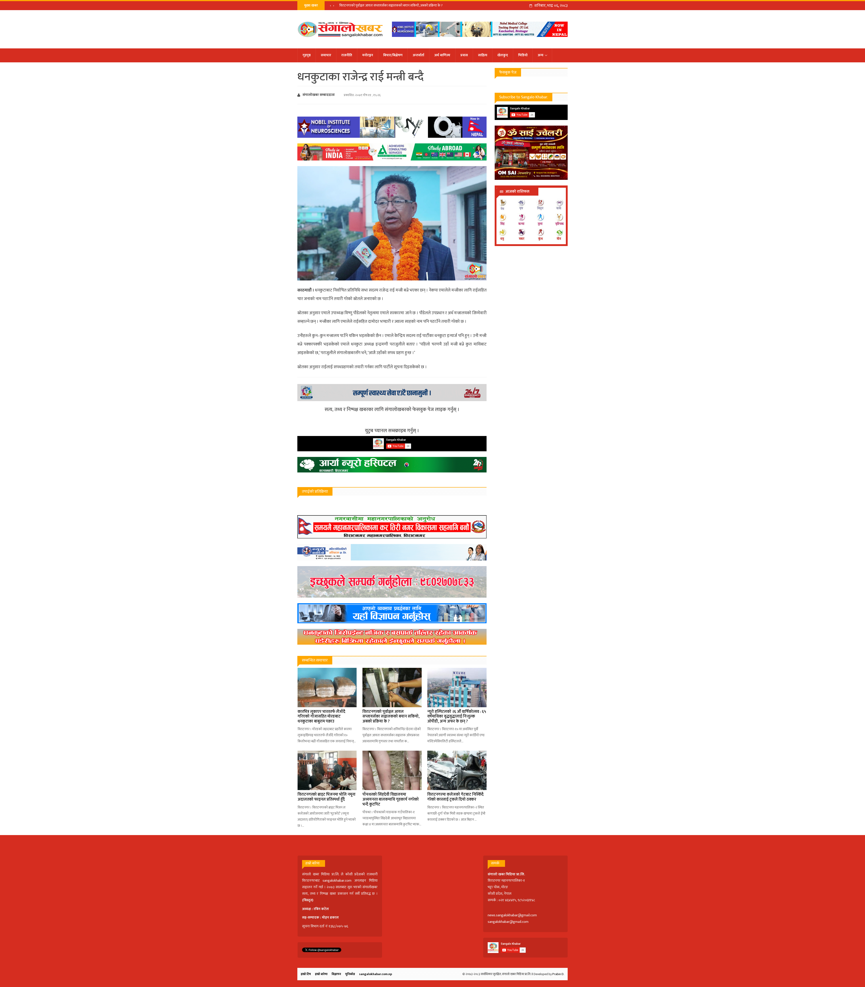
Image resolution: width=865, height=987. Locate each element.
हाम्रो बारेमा (321, 974)
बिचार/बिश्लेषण (393, 55)
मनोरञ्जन (367, 55)
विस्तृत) (308, 900)
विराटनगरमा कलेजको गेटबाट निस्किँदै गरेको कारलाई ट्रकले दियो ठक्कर (455, 797)
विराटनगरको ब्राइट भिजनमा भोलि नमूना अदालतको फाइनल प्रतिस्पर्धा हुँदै (326, 797)
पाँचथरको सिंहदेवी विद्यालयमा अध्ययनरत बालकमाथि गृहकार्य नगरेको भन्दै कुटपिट (390, 799)
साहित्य (482, 55)
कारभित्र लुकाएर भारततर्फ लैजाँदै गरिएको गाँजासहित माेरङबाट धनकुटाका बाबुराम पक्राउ (321, 716)
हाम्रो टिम (306, 974)
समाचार (326, 55)
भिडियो (523, 55)
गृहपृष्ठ (307, 55)
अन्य (540, 55)
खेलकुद (502, 55)
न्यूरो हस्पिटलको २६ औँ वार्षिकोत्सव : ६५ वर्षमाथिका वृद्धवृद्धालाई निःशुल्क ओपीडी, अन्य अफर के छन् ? (456, 716)
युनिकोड (350, 974)
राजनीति (346, 55)
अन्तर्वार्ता (418, 55)
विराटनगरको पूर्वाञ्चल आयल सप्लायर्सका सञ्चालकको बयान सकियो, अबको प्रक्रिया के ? (391, 5)
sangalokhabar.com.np (375, 974)
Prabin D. (558, 974)
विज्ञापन (336, 974)
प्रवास (464, 55)
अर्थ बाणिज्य (442, 55)
